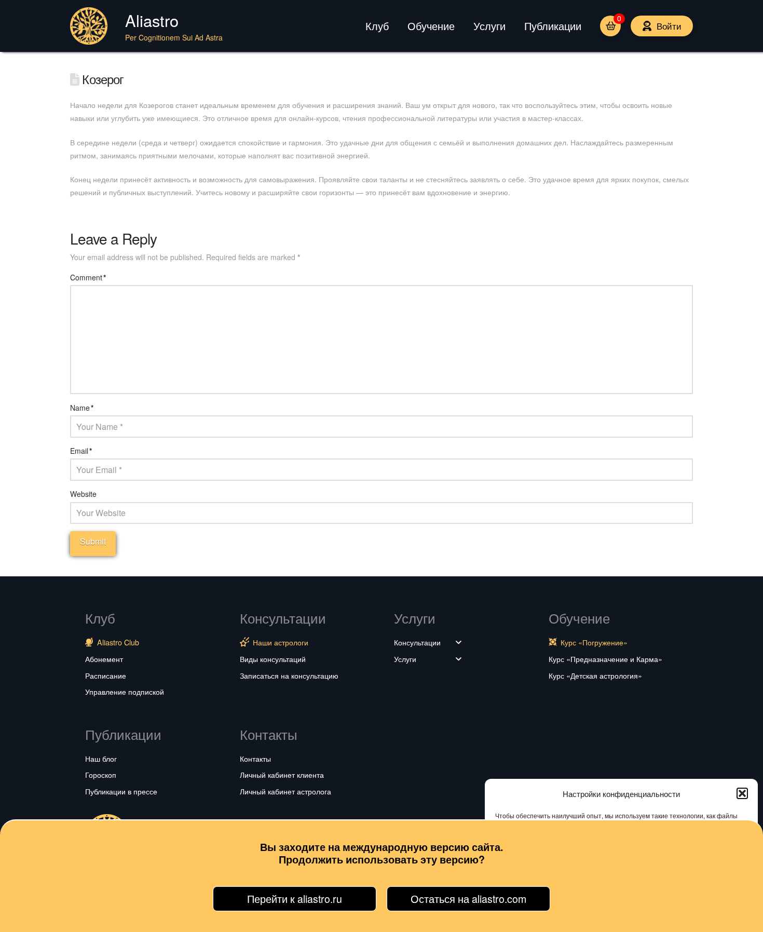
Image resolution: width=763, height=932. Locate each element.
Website (83, 494)
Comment (88, 277)
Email (81, 450)
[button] (742, 793)
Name (81, 407)
